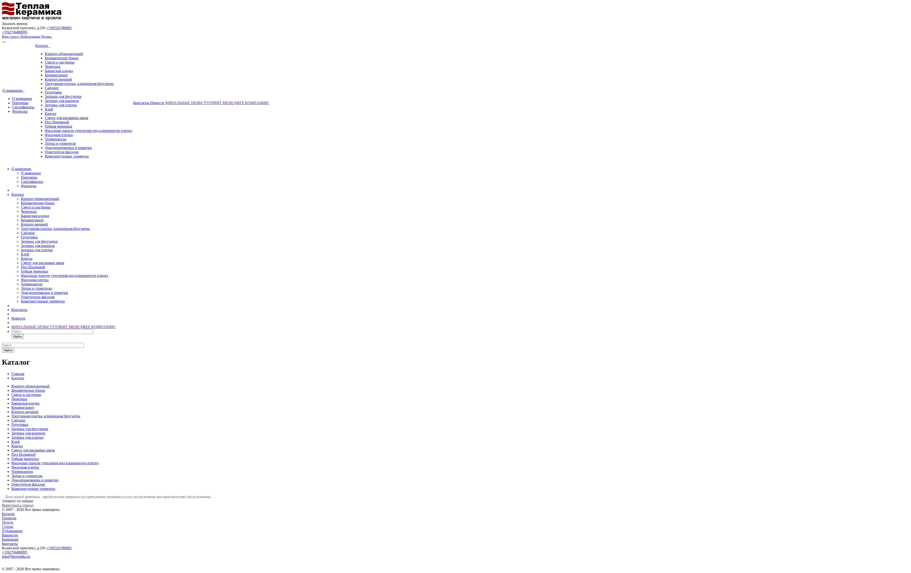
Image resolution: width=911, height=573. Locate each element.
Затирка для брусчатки (63, 96)
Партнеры (20, 103)
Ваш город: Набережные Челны (27, 36)
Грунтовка (53, 92)
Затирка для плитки (61, 105)
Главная (17, 374)
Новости (157, 103)
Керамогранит (56, 75)
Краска (50, 114)
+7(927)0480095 (14, 32)
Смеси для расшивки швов (66, 118)
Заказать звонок (15, 24)
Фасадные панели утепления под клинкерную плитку (88, 131)
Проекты (9, 518)
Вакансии (10, 535)
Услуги (7, 522)
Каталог (42, 46)
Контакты (141, 103)
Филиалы (20, 111)
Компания (10, 539)
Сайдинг (52, 88)
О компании (13, 91)
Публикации (12, 531)
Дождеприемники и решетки (68, 148)
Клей (49, 109)
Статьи (7, 527)
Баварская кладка (59, 71)
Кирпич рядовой (58, 79)
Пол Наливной (57, 122)
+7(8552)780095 (59, 28)
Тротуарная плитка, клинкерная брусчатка (79, 84)
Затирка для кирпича (62, 101)
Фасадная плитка (59, 135)
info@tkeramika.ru (16, 556)
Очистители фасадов (62, 152)
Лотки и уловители (60, 143)
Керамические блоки (62, 58)
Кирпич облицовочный (64, 54)
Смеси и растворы (59, 62)
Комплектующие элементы (67, 156)
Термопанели (55, 139)
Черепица (52, 67)
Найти (17, 336)
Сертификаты (23, 107)
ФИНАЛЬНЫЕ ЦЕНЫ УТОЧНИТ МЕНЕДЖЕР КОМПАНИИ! (217, 103)
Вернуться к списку (18, 505)
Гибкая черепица (58, 126)
